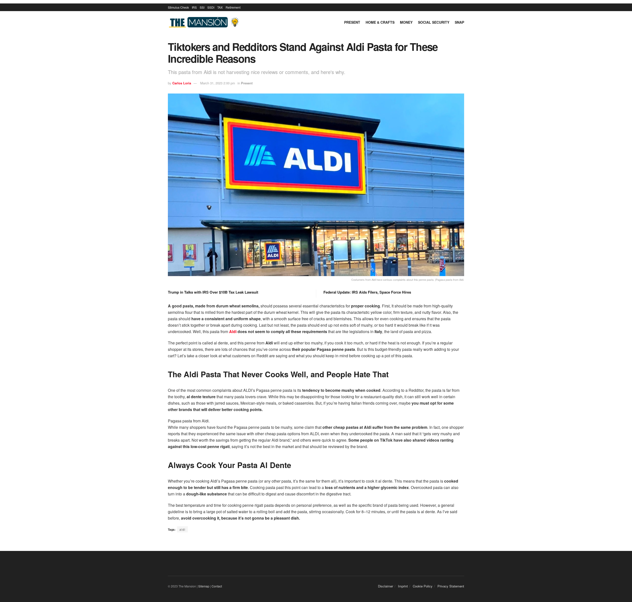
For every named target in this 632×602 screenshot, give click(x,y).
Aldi (233, 331)
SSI (202, 7)
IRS (194, 7)
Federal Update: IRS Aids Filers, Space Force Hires (367, 292)
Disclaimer (385, 586)
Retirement (233, 7)
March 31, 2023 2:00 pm (217, 83)
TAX (220, 7)
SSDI (210, 7)
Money (406, 22)
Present (352, 22)
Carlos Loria (181, 83)
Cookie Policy (423, 586)
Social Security (433, 22)
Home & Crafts (380, 22)
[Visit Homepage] (205, 22)
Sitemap (203, 586)
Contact (217, 586)
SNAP (459, 22)
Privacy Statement (450, 586)
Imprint (403, 586)
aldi (182, 529)
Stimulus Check (178, 7)
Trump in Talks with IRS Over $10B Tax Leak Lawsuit (213, 292)
